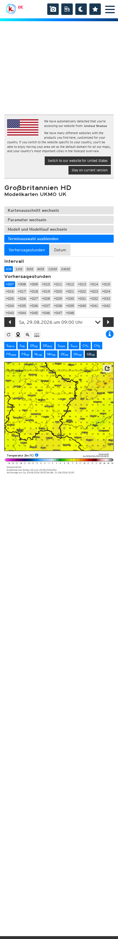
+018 (34, 291)
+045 (34, 313)
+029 (58, 298)
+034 (10, 305)
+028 (46, 298)
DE (20, 7)
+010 (46, 284)
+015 (106, 284)
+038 (58, 305)
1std (18, 269)
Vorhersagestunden (27, 276)
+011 (58, 284)
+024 (106, 291)
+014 (94, 284)
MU (51, 354)
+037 (46, 305)
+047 (58, 313)
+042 (106, 305)
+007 (10, 284)
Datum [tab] (60, 250)
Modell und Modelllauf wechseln (37, 229)
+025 (10, 298)
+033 (106, 298)
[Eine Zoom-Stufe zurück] (27, 335)
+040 (82, 305)
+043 (10, 313)
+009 (34, 284)
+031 (82, 298)
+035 (22, 305)
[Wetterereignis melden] (67, 9)
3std (29, 269)
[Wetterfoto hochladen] (53, 9)
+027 (34, 298)
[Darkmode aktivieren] (81, 9)
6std (40, 269)
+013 (82, 284)
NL (38, 354)
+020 (58, 291)
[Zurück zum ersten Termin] (8, 335)
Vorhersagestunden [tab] (27, 250)
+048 (70, 313)
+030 (70, 298)
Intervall (14, 261)
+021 (70, 291)
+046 (46, 313)
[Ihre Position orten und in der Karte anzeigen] (18, 335)
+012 (70, 284)
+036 (34, 305)
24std (65, 269)
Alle (8, 269)
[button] (107, 368)
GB (91, 354)
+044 (22, 313)
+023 (94, 291)
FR (11, 354)
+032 (94, 298)
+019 (46, 291)
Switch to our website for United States (78, 160)
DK (78, 354)
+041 (94, 305)
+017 (22, 291)
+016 (10, 291)
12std (52, 269)
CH (85, 345)
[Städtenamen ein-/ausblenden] (37, 335)
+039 (70, 305)
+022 (82, 291)
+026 (22, 298)
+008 (22, 284)
